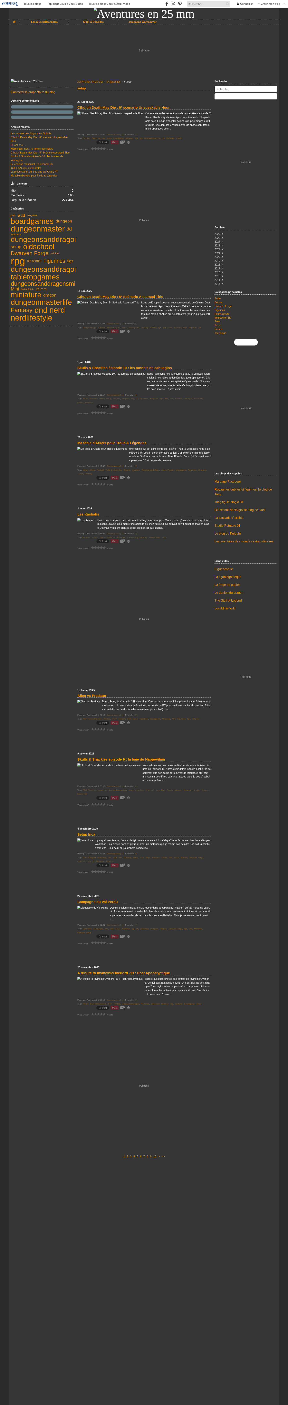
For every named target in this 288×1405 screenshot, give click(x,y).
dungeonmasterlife (41, 302)
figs (70, 261)
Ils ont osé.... (18, 144)
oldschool (38, 247)
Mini (15, 289)
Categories (113, 82)
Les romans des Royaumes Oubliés (31, 133)
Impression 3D (223, 317)
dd (69, 229)
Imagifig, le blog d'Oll (229, 502)
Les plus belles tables (44, 22)
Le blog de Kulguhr (228, 533)
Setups (219, 329)
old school (34, 261)
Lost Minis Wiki (225, 608)
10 (154, 1156)
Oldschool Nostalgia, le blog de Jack (240, 510)
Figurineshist (224, 569)
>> (163, 1156)
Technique (220, 333)
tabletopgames (35, 277)
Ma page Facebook (228, 481)
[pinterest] (179, 4)
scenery (16, 234)
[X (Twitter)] (173, 4)
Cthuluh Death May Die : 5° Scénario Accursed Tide (40, 152)
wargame (32, 215)
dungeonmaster (38, 229)
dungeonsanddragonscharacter (62, 269)
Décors (219, 302)
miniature (26, 295)
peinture (55, 253)
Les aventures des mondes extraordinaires (244, 541)
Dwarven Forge (30, 253)
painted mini (27, 289)
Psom (218, 325)
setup (16, 247)
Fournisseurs (222, 313)
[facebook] (166, 4)
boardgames (32, 221)
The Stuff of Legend (228, 600)
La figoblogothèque (228, 577)
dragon (49, 295)
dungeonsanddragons (46, 239)
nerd (57, 310)
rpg (18, 261)
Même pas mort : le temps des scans (32, 148)
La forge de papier (227, 584)
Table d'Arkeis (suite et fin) (26, 167)
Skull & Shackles (93, 22)
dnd (40, 310)
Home (14, 21)
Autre (218, 298)
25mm (41, 289)
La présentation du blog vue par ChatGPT (34, 171)
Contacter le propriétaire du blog (33, 92)
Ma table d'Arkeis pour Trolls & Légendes (34, 175)
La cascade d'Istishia (229, 517)
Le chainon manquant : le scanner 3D (32, 164)
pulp (13, 215)
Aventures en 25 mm (90, 82)
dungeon (64, 221)
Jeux (217, 321)
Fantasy (22, 310)
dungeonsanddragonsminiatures (54, 284)
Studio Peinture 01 (227, 525)
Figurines (54, 261)
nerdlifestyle (31, 318)
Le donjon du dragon (229, 592)
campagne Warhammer (143, 22)
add (21, 215)
